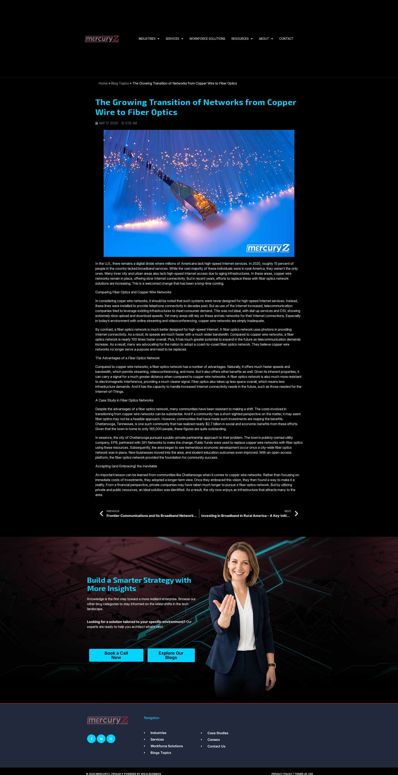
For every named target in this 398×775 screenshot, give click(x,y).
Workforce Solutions (207, 38)
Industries (147, 38)
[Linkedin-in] (101, 738)
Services (172, 38)
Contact (286, 38)
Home (103, 83)
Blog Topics (120, 83)
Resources (240, 38)
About (264, 38)
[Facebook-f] (91, 738)
